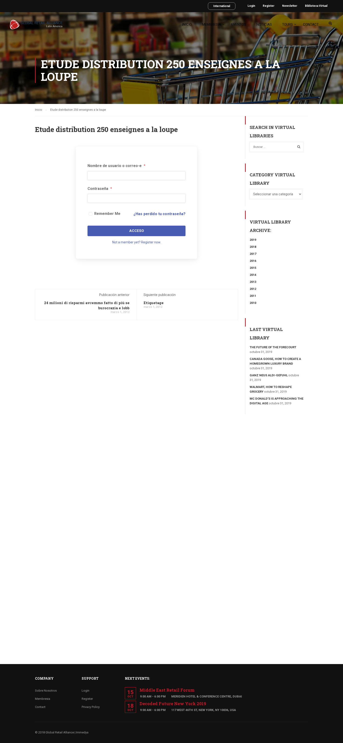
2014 (253, 275)
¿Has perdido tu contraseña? (159, 214)
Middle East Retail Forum (167, 690)
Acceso (136, 231)
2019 (253, 240)
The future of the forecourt (273, 347)
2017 (253, 254)
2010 (253, 303)
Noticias (264, 24)
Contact (311, 24)
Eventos (238, 24)
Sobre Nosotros (46, 690)
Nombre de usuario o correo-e (116, 166)
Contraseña (100, 188)
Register (268, 5)
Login (251, 5)
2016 (253, 261)
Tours (287, 24)
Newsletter (289, 5)
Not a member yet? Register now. (136, 242)
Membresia (211, 24)
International (221, 6)
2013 (253, 282)
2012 (253, 289)
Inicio (187, 24)
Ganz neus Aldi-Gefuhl (269, 375)
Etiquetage (154, 302)
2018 (253, 247)
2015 (253, 268)
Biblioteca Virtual (316, 5)
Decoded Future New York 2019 (173, 703)
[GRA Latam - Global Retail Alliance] (36, 27)
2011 (253, 296)
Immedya (82, 732)
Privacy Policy (91, 707)
